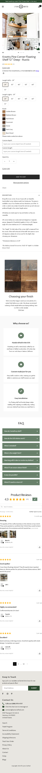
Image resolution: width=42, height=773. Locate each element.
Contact (5, 752)
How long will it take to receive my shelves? (19, 460)
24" (5, 85)
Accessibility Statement (10, 734)
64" (33, 85)
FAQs (4, 756)
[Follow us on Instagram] (9, 693)
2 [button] (18, 664)
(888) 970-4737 (17, 704)
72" (5, 90)
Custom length (7, 148)
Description (7, 195)
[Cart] (39, 7)
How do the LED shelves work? (14, 438)
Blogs (4, 760)
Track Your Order (8, 741)
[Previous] (3, 52)
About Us (5, 749)
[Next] (39, 52)
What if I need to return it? (13, 482)
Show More (34, 528)
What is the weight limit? (12, 453)
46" (19, 85)
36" (12, 85)
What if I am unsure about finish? (15, 468)
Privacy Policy (7, 745)
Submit (34, 688)
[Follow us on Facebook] (4, 693)
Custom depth (7, 140)
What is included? (10, 446)
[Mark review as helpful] (39, 547)
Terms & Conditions (9, 730)
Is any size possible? (11, 475)
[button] (30, 499)
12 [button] (24, 664)
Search (4, 723)
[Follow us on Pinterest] (13, 693)
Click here (21, 310)
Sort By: (31, 511)
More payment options (21, 183)
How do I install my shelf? (13, 431)
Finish (4, 109)
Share (4, 188)
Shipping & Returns (9, 738)
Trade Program (7, 727)
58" (26, 85)
